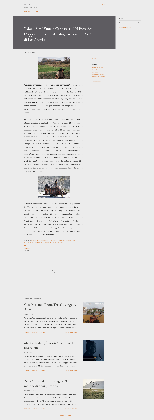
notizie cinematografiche (98, 76)
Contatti (37, 11)
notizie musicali (96, 78)
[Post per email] (25, 245)
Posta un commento (38, 332)
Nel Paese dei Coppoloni (98, 74)
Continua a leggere (71, 332)
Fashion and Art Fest (97, 67)
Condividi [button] (95, 58)
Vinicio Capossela (96, 81)
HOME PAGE (27, 11)
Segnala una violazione (125, 27)
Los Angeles (95, 72)
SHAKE (27, 4)
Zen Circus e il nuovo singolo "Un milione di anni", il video (47, 383)
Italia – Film (95, 69)
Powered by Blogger (65, 415)
